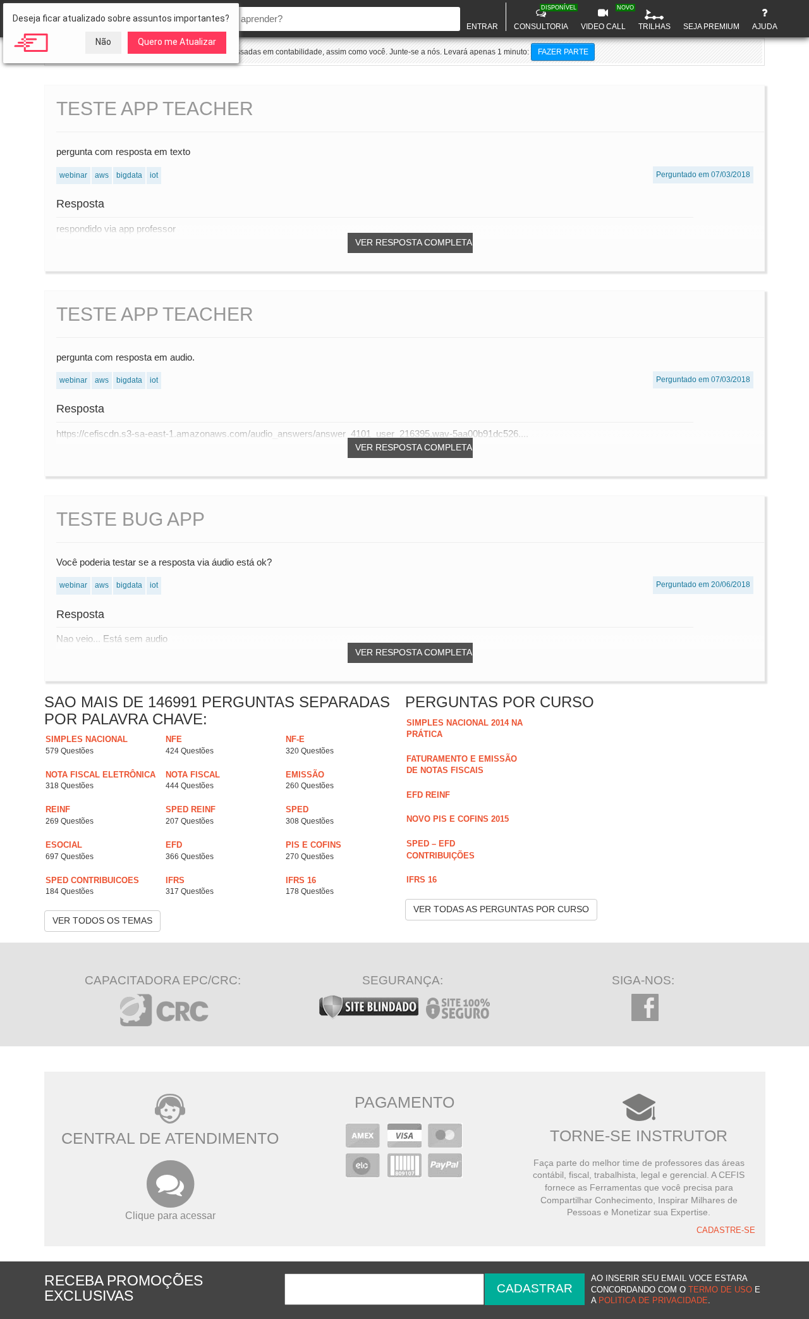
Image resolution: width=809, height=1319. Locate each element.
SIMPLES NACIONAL (87, 739)
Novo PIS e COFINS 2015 (457, 819)
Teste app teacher (154, 108)
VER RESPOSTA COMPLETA (413, 242)
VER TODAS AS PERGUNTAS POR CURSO (501, 909)
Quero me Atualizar (177, 42)
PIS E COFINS (313, 845)
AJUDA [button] (764, 26)
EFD (174, 845)
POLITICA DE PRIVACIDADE (653, 1300)
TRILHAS (654, 26)
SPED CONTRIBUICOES (92, 880)
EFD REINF (428, 795)
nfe (174, 739)
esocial (64, 845)
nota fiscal (193, 774)
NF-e (295, 739)
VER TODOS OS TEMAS (102, 920)
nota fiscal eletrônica (100, 774)
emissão (305, 774)
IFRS (175, 880)
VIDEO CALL (605, 17)
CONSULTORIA (542, 17)
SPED (297, 809)
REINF (58, 809)
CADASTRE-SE (725, 1230)
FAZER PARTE (563, 51)
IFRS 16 (301, 880)
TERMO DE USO (720, 1289)
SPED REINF (191, 809)
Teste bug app (130, 519)
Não (103, 42)
